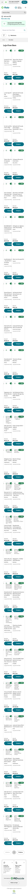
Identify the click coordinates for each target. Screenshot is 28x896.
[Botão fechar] (2, 2)
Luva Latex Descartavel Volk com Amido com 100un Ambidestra (9, 627)
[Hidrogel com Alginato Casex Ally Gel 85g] (18, 220)
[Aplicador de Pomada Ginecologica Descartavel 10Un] (18, 87)
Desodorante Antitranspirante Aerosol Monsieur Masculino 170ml (17, 527)
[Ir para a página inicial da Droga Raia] (5, 7)
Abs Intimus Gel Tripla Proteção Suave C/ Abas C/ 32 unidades (18, 194)
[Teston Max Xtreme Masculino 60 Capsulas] (10, 553)
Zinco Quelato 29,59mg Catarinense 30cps (18, 760)
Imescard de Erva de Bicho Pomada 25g (18, 326)
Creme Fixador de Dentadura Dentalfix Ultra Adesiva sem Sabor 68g (9, 527)
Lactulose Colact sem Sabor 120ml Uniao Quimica (18, 793)
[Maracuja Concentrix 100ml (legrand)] (10, 819)
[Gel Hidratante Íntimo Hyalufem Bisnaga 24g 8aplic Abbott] (18, 387)
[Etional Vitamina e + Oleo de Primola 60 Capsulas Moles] (10, 287)
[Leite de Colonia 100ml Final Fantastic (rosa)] (18, 719)
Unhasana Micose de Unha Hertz (18, 160)
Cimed (14, 830)
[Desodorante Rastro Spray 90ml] (10, 353)
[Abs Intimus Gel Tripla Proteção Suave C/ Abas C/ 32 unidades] (18, 187)
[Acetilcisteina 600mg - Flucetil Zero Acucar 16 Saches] (10, 254)
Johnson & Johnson (8, 129)
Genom (5, 96)
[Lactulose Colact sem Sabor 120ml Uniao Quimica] (18, 786)
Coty (14, 728)
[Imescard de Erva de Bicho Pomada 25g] (18, 320)
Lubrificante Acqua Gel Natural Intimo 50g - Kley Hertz (18, 494)
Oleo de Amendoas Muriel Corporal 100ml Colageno (9, 427)
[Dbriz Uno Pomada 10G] (18, 254)
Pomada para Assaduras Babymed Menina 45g (17, 826)
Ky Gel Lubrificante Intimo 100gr (9, 127)
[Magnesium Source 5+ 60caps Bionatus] (10, 387)
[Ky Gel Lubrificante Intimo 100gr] (10, 120)
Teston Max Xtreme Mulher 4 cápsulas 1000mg (17, 61)
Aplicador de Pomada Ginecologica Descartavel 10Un (18, 94)
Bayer (5, 197)
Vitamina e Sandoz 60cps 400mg (17, 626)
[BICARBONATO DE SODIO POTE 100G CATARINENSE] (9, 220)
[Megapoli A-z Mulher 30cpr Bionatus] (18, 553)
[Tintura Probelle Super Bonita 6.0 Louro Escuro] (10, 686)
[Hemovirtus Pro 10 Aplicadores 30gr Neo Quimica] (10, 320)
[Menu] (25, 7)
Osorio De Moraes (17, 329)
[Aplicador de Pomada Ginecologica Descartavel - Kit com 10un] (18, 120)
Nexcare (6, 497)
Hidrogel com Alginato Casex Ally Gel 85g (18, 226)
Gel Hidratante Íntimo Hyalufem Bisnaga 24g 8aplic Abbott (18, 394)
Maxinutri (6, 264)
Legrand (14, 429)
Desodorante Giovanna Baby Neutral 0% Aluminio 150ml (18, 593)
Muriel (5, 430)
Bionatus (14, 362)
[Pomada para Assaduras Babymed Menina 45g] (18, 819)
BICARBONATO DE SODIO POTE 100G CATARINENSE (9, 227)
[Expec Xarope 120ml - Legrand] (18, 420)
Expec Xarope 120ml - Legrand (18, 426)
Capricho (6, 663)
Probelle (14, 663)
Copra (5, 796)
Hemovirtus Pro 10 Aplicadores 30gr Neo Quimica (9, 327)
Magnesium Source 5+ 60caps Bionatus (9, 393)
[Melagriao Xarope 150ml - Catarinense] (10, 453)
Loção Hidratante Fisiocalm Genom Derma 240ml (8, 760)
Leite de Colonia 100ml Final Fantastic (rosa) (18, 726)
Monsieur (15, 530)
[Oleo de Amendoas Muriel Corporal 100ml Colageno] (10, 420)
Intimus (14, 197)
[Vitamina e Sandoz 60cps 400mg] (18, 620)
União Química (16, 796)
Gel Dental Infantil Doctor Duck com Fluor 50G (17, 294)
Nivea (5, 597)
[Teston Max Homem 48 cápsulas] (10, 154)
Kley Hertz (6, 63)
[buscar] (24, 12)
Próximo (20, 852)
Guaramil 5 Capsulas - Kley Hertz (9, 60)
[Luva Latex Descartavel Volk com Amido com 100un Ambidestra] (10, 620)
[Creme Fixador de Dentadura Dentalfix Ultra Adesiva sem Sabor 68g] (10, 520)
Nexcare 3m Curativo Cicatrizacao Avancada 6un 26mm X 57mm (9, 494)
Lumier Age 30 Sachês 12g (9, 93)
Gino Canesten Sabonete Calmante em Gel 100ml (9, 194)
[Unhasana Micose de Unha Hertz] (18, 154)
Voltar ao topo (14, 882)
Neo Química (7, 330)
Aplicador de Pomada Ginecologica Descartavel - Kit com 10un (18, 128)
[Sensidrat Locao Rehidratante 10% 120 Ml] (10, 719)
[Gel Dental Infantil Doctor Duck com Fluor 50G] (18, 287)
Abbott (14, 397)
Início (3, 39)
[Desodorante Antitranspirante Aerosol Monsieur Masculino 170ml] (18, 520)
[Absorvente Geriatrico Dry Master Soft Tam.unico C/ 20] (10, 653)
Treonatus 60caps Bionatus (17, 359)
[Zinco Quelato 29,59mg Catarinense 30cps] (18, 753)
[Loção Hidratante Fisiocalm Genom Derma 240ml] (10, 753)
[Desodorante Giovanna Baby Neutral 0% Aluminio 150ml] (18, 586)
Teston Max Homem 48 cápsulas (9, 160)
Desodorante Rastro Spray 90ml (9, 359)
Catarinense (6, 231)
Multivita (15, 64)
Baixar (24, 2)
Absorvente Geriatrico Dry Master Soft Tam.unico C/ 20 (9, 660)
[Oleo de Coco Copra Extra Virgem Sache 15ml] (10, 786)
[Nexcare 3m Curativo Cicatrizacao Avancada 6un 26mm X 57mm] (10, 487)
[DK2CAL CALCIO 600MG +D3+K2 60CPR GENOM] (18, 686)
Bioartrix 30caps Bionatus (17, 459)
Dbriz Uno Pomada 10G (18, 259)
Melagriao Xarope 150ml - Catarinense (9, 459)
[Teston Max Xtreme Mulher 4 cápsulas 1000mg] (18, 54)
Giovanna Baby (16, 597)
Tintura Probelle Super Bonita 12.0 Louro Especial (18, 660)
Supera (14, 261)
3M (13, 131)
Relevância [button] (13, 35)
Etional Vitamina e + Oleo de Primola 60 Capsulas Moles (9, 294)
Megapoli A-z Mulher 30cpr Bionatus (18, 559)
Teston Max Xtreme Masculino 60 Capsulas (9, 559)
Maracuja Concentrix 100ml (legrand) (9, 825)
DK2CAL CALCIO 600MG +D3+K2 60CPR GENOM (17, 693)
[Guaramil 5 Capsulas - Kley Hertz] (10, 54)
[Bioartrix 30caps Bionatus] (18, 453)
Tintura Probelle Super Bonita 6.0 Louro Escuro (9, 693)
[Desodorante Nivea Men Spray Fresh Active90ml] (10, 586)
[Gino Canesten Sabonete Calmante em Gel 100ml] (10, 187)
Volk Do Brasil (7, 630)
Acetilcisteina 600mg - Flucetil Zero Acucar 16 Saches (9, 261)
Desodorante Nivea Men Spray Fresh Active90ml (8, 593)
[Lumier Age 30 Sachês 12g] (10, 87)
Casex (14, 229)
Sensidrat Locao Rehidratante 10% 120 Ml (9, 727)
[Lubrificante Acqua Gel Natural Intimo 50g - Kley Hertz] (18, 487)
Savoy (5, 362)
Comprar (9, 77)
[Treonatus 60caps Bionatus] (18, 353)
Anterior (7, 852)
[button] (2, 2)
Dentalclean (15, 297)
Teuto (5, 730)
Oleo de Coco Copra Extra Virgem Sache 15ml (9, 793)
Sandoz (14, 628)
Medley (14, 97)
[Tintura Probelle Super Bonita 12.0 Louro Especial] (18, 653)
